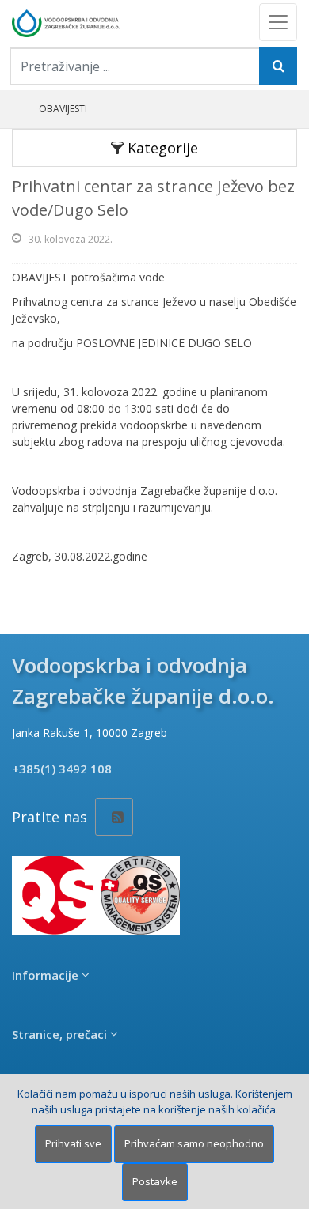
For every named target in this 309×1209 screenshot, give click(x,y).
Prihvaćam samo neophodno (194, 1143)
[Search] (278, 66)
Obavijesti (63, 108)
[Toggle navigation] (278, 22)
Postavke (154, 1181)
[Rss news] (114, 817)
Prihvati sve (73, 1143)
